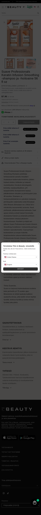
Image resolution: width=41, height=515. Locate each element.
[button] (20, 257)
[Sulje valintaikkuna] (38, 244)
